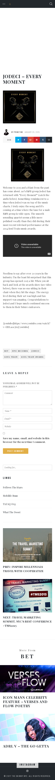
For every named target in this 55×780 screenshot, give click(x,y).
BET (6, 351)
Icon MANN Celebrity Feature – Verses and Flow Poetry (25, 701)
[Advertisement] (27, 36)
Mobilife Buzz (10, 495)
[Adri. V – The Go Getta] (27, 727)
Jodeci (35, 351)
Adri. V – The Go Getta (26, 746)
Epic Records (20, 351)
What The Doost (11, 512)
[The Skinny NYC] (10, 4)
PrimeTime (18, 132)
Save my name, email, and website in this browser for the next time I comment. (26, 440)
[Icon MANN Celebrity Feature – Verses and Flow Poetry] (27, 679)
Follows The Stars (12, 487)
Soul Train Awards (32, 357)
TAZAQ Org (9, 504)
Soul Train (11, 357)
